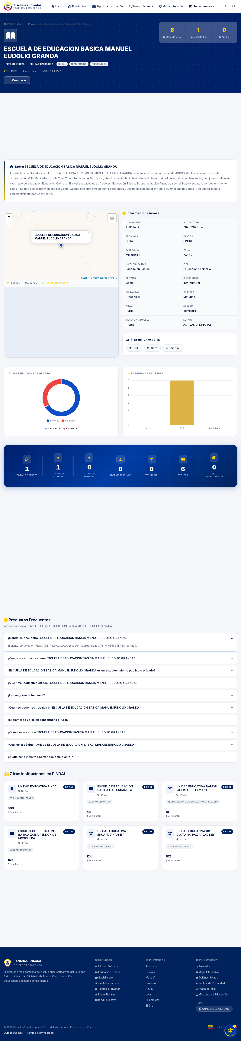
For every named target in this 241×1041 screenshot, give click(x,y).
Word (153, 348)
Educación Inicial (108, 966)
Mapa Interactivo (173, 6)
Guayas (150, 972)
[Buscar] (233, 6)
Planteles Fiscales (108, 983)
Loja (148, 994)
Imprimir (175, 348)
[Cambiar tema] (225, 6)
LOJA (20, 23)
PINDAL (31, 23)
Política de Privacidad (212, 983)
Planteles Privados (109, 988)
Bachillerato (105, 977)
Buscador (204, 966)
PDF (136, 348)
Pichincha (152, 966)
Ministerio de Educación (213, 994)
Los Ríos (151, 983)
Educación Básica (109, 972)
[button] (61, 245)
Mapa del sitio (207, 988)
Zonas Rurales (106, 994)
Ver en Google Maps (54, 282)
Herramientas (202, 6)
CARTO (113, 278)
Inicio (58, 6)
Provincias (78, 6)
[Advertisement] (120, 124)
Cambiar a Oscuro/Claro (216, 1008)
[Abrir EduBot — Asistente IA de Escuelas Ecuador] (230, 1030)
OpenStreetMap (100, 278)
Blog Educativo (107, 999)
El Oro (149, 1005)
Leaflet (85, 278)
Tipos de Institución (109, 6)
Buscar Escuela (142, 6)
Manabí (150, 977)
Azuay (149, 988)
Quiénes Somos (208, 977)
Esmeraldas (152, 999)
